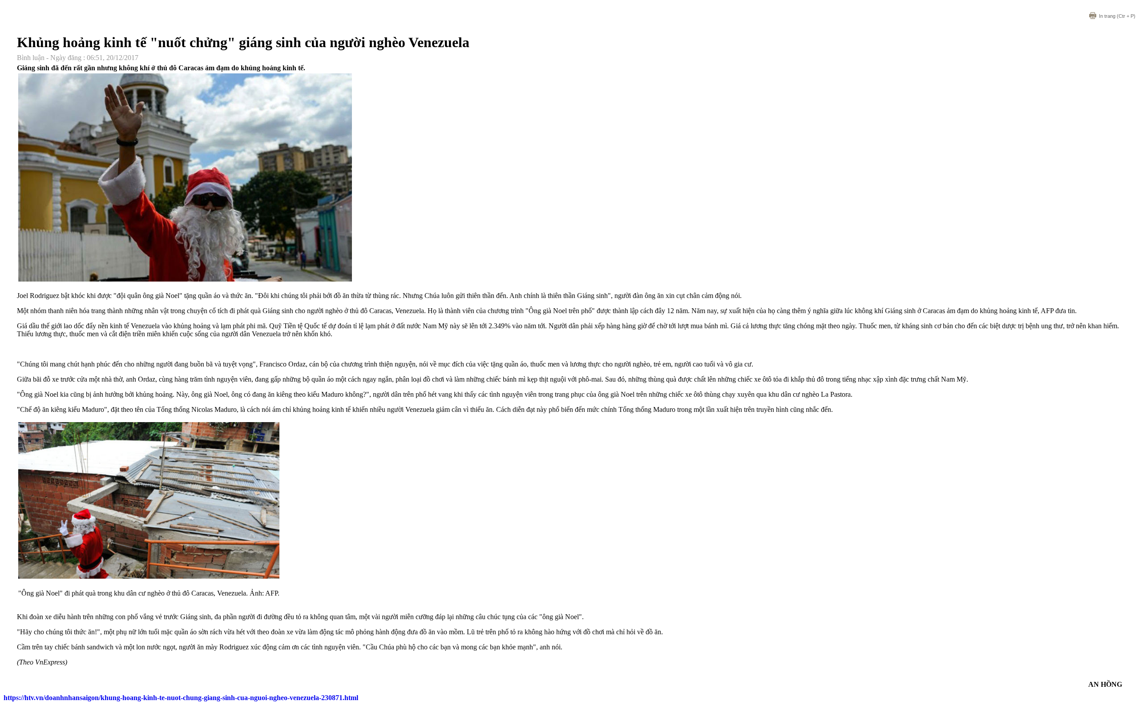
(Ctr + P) (1117, 16)
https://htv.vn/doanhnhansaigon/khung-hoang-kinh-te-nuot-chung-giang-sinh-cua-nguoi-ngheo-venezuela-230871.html (181, 697)
